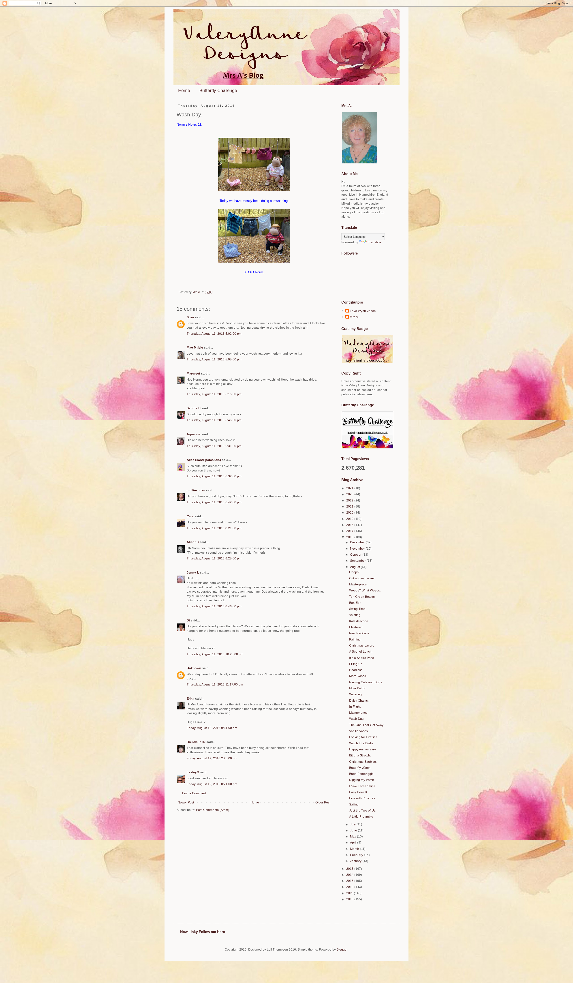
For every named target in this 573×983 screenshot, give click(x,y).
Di (188, 620)
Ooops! (354, 572)
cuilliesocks (196, 490)
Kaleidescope (358, 621)
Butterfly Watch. (360, 767)
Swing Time (357, 608)
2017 (350, 531)
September (358, 560)
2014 (350, 874)
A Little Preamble (361, 816)
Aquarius (194, 434)
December (358, 542)
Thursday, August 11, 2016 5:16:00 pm (214, 394)
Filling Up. (356, 664)
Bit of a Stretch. (360, 755)
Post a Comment (194, 793)
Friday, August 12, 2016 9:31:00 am (212, 728)
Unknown (194, 668)
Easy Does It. (358, 792)
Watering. (356, 694)
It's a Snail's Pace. (362, 658)
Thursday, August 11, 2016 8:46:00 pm (214, 606)
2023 (350, 494)
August (355, 567)
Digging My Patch (361, 780)
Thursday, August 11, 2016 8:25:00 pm (214, 558)
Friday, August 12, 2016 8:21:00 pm (212, 784)
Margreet (193, 373)
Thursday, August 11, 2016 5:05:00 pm (214, 359)
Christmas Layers (361, 645)
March (355, 848)
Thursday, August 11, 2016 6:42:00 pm (214, 502)
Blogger (342, 949)
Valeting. (355, 615)
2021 (350, 506)
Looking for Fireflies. (363, 737)
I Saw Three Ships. (362, 786)
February (357, 855)
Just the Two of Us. (362, 810)
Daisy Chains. (359, 700)
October (356, 554)
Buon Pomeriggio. (361, 773)
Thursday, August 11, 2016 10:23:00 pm (215, 654)
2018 (350, 525)
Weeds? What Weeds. (365, 590)
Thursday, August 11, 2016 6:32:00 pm (214, 476)
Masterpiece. (358, 584)
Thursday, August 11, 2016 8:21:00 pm (214, 528)
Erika (190, 698)
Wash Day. (356, 718)
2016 (350, 537)
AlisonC (193, 542)
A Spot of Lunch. (360, 651)
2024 (350, 488)
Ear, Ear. (355, 602)
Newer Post (186, 802)
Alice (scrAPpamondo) (204, 460)
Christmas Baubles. (363, 761)
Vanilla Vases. (359, 731)
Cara (190, 516)
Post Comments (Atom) (212, 810)
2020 (350, 512)
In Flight (355, 706)
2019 (350, 518)
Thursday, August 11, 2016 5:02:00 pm (214, 333)
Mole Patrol (357, 688)
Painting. (355, 639)
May (353, 836)
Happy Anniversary (362, 749)
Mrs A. (354, 317)
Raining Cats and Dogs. (366, 682)
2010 (350, 899)
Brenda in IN (196, 742)
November (358, 548)
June (354, 830)
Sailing (354, 804)
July (353, 824)
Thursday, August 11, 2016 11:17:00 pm (215, 684)
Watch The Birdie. (361, 743)
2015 (350, 868)
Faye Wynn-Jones (363, 311)
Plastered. (356, 627)
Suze (190, 317)
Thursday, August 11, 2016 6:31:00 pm (214, 446)
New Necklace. (359, 633)
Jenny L (193, 572)
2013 (350, 880)
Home (184, 90)
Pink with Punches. (362, 798)
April (353, 842)
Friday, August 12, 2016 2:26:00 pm (212, 758)
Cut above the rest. (362, 578)
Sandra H (194, 408)
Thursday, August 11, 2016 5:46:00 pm (214, 420)
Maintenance (358, 712)
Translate (374, 242)
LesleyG (193, 772)
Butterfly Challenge (218, 90)
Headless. (356, 670)
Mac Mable (195, 347)
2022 (350, 500)
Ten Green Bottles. (362, 596)
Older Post (322, 802)
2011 (350, 893)
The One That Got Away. (366, 725)
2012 (350, 887)
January (356, 861)
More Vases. (358, 676)
